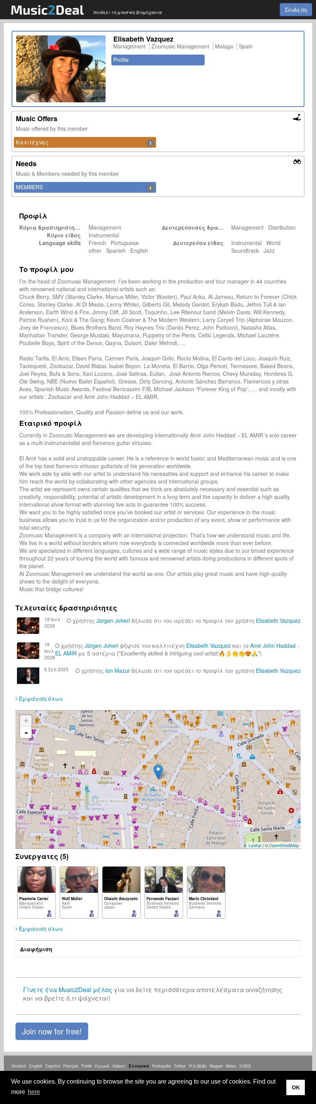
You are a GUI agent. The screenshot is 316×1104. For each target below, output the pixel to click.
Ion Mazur (117, 670)
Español (52, 1066)
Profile (121, 59)
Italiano (119, 1066)
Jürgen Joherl (113, 620)
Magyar (216, 1066)
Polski (86, 1066)
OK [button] (296, 1087)
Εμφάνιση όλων (39, 698)
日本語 (245, 1066)
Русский (102, 1066)
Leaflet (255, 845)
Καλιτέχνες (84, 142)
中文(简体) (198, 1066)
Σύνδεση (296, 9)
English (35, 1066)
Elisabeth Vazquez (278, 620)
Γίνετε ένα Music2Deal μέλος (67, 989)
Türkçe (180, 1066)
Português (161, 1066)
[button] (51, 1031)
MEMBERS (84, 187)
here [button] (34, 1092)
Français (70, 1066)
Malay (231, 1066)
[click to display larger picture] (61, 68)
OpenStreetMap (284, 845)
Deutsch (19, 1066)
